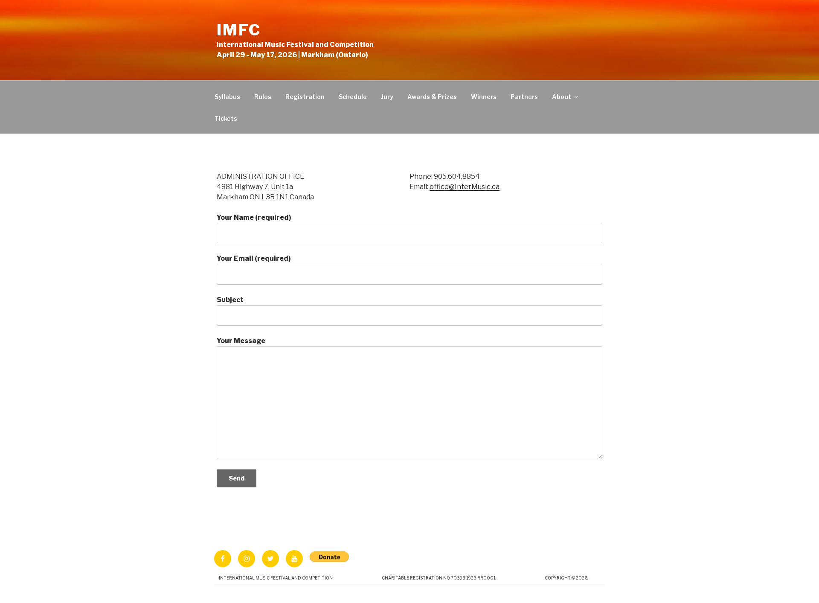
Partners (524, 96)
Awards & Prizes (432, 96)
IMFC (239, 29)
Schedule (353, 96)
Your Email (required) (254, 258)
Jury (387, 96)
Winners (484, 96)
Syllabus (227, 96)
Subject (230, 300)
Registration (305, 96)
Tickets (226, 118)
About (561, 96)
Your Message (241, 341)
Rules (262, 96)
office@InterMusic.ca (465, 187)
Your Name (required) (254, 217)
